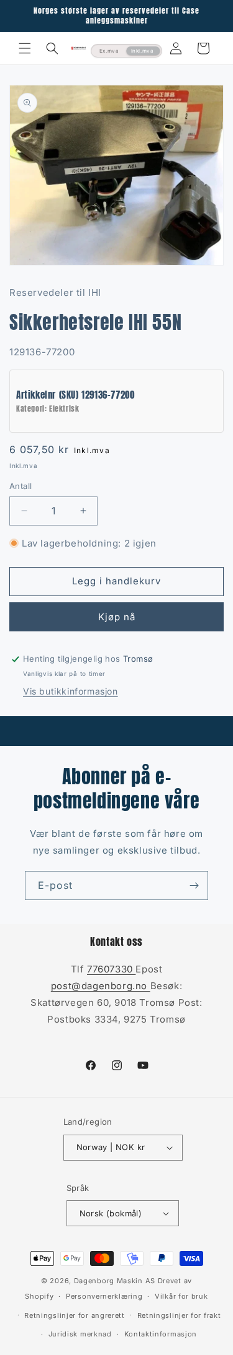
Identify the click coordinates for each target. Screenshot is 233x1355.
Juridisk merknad (80, 1334)
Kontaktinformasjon (161, 1334)
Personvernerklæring (104, 1296)
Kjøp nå (116, 617)
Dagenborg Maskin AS (114, 1280)
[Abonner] (194, 885)
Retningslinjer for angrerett (74, 1315)
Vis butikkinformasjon (70, 691)
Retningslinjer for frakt (179, 1315)
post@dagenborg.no (100, 986)
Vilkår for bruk (181, 1296)
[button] (25, 48)
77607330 (111, 969)
